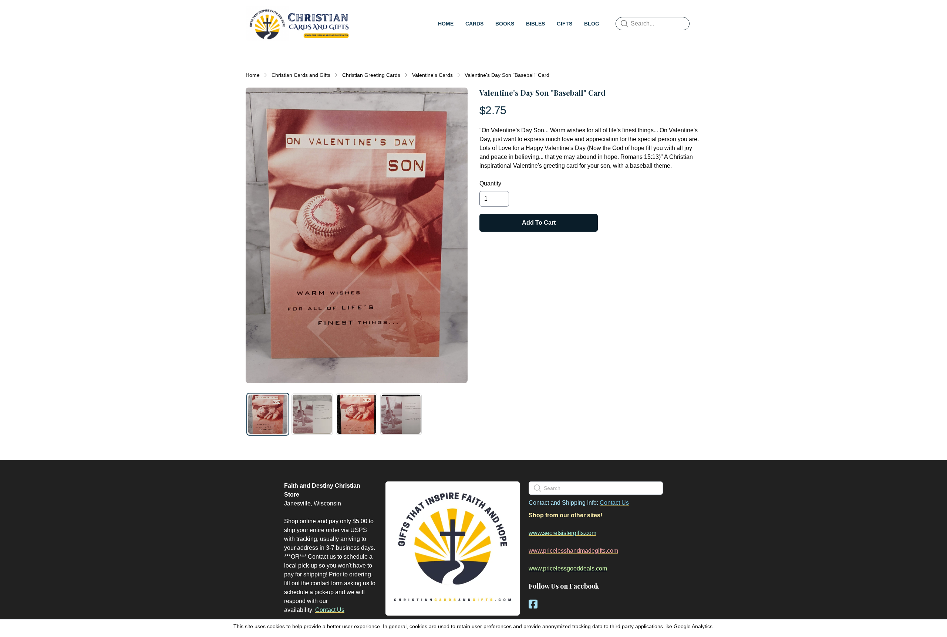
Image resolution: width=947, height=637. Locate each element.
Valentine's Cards (432, 75)
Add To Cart (539, 222)
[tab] (268, 414)
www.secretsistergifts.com (562, 533)
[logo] (299, 23)
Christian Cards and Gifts (301, 75)
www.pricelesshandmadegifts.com (573, 551)
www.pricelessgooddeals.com (568, 568)
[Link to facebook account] (533, 604)
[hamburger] (361, 13)
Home (253, 75)
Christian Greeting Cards (371, 75)
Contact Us (329, 610)
